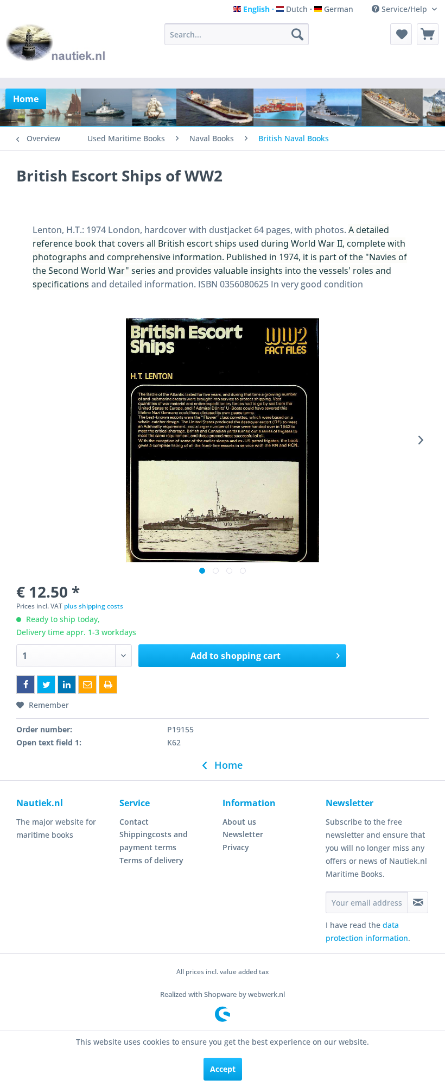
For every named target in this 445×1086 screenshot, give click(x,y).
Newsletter (243, 834)
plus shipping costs (93, 606)
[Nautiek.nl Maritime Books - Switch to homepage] (55, 47)
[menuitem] (236, 34)
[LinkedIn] (66, 684)
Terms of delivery (151, 860)
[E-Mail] (87, 684)
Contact (134, 822)
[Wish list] (401, 34)
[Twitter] (46, 684)
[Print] (108, 684)
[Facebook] (25, 684)
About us (239, 822)
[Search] (297, 34)
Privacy (236, 847)
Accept (223, 1069)
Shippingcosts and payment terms (153, 840)
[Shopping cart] (427, 34)
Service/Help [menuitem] (404, 9)
